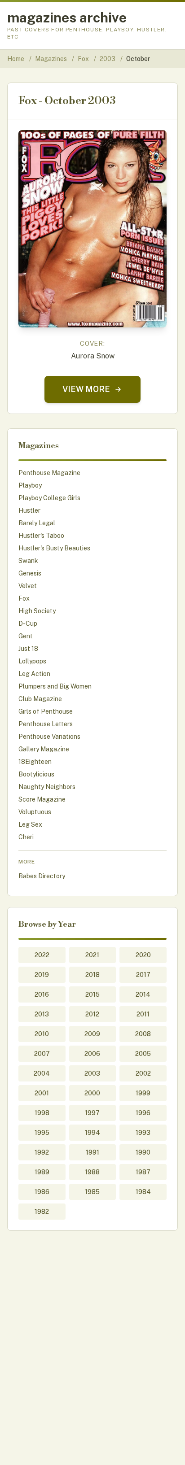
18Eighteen (35, 761)
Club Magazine (40, 698)
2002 (143, 1073)
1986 (42, 1191)
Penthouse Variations (49, 736)
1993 (143, 1132)
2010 (42, 1034)
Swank (28, 560)
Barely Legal (36, 523)
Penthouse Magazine (49, 472)
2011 (143, 1014)
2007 (42, 1053)
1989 (42, 1172)
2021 (92, 955)
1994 (92, 1132)
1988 (92, 1172)
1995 (42, 1132)
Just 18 (28, 648)
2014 (143, 994)
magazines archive (67, 17)
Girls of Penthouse (45, 711)
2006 (92, 1053)
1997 (92, 1112)
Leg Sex (30, 824)
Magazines (51, 58)
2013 (42, 1014)
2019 (42, 974)
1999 (143, 1093)
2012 (92, 1014)
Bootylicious (36, 774)
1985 (92, 1191)
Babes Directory (41, 876)
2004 (42, 1073)
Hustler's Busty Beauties (54, 548)
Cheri (26, 837)
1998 (42, 1112)
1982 (42, 1211)
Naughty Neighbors (46, 786)
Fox (84, 58)
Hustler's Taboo (41, 535)
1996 (143, 1112)
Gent (25, 636)
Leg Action (34, 673)
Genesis (29, 573)
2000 (92, 1093)
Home (15, 58)
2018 (92, 974)
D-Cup (27, 623)
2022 (42, 955)
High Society (37, 611)
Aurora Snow (93, 356)
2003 (108, 58)
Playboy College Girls (49, 497)
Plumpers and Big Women (55, 686)
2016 (42, 994)
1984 (143, 1191)
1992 (42, 1152)
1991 (92, 1152)
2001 (42, 1093)
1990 (143, 1152)
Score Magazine (42, 799)
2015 (92, 994)
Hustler (29, 510)
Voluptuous (34, 811)
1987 (143, 1172)
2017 (143, 974)
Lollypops (32, 661)
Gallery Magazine (43, 749)
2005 (143, 1053)
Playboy (30, 485)
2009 (92, 1034)
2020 (143, 955)
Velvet (27, 585)
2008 (143, 1034)
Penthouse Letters (45, 724)
